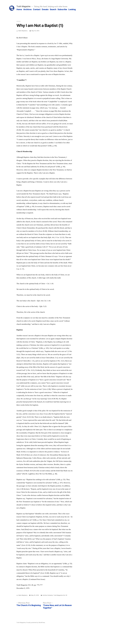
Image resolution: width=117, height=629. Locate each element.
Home (19, 9)
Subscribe (62, 9)
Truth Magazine (23, 6)
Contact (37, 9)
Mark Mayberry (22, 30)
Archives (27, 9)
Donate (45, 9)
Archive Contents (48, 595)
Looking (72, 9)
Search (53, 9)
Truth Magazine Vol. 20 (60, 595)
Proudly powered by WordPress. (35, 622)
